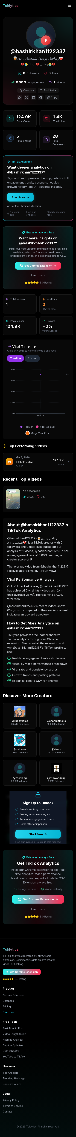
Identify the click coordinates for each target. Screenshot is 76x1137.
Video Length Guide (14, 1033)
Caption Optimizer (13, 1045)
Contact (7, 1111)
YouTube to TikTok (14, 1056)
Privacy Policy (11, 1100)
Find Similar (50, 90)
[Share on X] (26, 97)
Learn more (38, 275)
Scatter (32, 358)
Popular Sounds (12, 1084)
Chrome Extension (13, 995)
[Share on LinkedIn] (33, 97)
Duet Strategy (11, 1050)
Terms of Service (13, 1105)
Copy (54, 97)
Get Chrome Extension (38, 265)
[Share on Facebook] (40, 97)
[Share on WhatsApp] (19, 97)
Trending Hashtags (14, 1078)
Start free (18, 197)
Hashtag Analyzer (13, 1039)
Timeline (15, 358)
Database (8, 1000)
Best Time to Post (13, 1028)
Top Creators (10, 1072)
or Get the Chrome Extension (24, 206)
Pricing (7, 1006)
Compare (28, 90)
